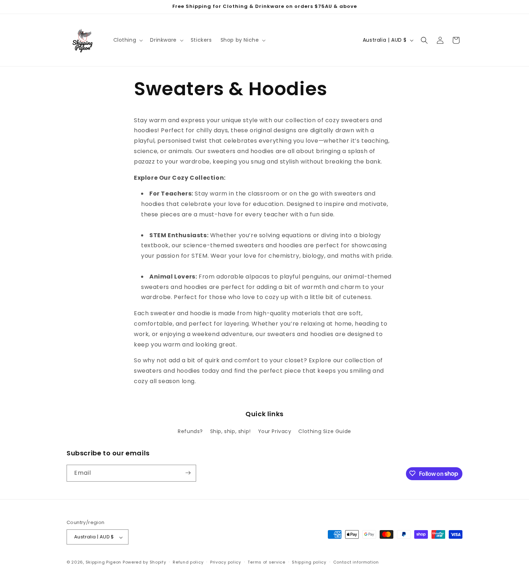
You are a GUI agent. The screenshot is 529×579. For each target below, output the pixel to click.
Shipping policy (309, 562)
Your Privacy (274, 431)
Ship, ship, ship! (230, 431)
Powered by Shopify (144, 562)
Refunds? (190, 431)
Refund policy (188, 562)
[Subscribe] (188, 472)
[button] (127, 39)
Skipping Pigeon (104, 562)
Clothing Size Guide (324, 431)
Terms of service (266, 562)
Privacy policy (225, 562)
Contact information (356, 562)
